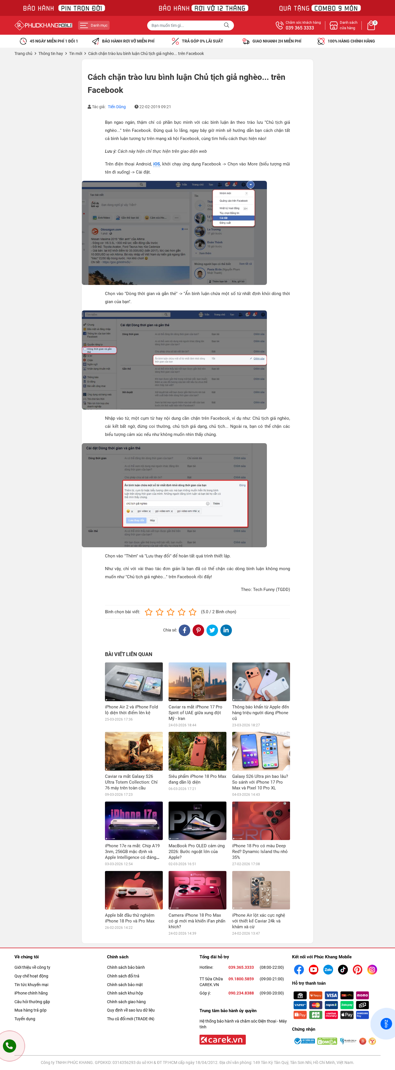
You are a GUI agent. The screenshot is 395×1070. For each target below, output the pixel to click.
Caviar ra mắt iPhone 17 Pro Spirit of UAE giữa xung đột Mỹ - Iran (195, 712)
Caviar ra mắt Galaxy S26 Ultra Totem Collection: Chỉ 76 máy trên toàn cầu (131, 782)
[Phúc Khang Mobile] (43, 25)
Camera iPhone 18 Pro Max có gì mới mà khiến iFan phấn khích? (197, 921)
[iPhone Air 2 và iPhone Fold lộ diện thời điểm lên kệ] (134, 681)
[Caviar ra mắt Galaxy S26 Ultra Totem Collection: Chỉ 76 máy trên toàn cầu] (134, 751)
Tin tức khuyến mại (31, 984)
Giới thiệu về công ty (32, 967)
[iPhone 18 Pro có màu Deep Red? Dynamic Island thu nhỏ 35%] (261, 821)
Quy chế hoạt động (31, 976)
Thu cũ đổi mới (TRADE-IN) (130, 1018)
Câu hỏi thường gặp (32, 1001)
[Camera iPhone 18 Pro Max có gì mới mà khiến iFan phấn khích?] (197, 890)
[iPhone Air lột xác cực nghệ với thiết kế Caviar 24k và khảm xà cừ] (261, 890)
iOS (156, 164)
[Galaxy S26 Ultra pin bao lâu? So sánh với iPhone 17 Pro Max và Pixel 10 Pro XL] (261, 751)
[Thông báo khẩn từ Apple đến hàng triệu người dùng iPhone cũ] (261, 681)
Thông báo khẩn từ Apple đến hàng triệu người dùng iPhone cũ (260, 712)
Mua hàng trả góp (30, 1010)
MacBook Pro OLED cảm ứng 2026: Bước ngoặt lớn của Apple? (197, 851)
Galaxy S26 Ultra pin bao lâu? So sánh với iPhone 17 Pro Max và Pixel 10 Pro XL (260, 782)
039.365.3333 (241, 967)
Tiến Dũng (117, 106)
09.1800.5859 (241, 979)
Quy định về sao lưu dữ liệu (131, 1010)
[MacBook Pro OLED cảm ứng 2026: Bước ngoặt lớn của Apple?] (197, 821)
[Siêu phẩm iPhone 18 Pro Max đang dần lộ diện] (197, 751)
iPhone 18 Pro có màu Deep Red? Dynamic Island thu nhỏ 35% (260, 851)
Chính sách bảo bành (126, 967)
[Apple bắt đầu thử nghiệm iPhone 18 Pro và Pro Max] (134, 890)
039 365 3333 (300, 28)
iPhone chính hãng (31, 993)
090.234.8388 (241, 993)
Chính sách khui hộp (125, 993)
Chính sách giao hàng (126, 1001)
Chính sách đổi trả (123, 976)
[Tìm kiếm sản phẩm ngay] (227, 25)
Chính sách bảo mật (125, 984)
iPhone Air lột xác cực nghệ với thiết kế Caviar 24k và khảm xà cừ (258, 921)
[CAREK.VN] (222, 1039)
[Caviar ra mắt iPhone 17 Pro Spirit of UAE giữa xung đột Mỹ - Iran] (197, 681)
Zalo (386, 1023)
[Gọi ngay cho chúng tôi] (9, 1046)
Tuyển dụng (24, 1018)
